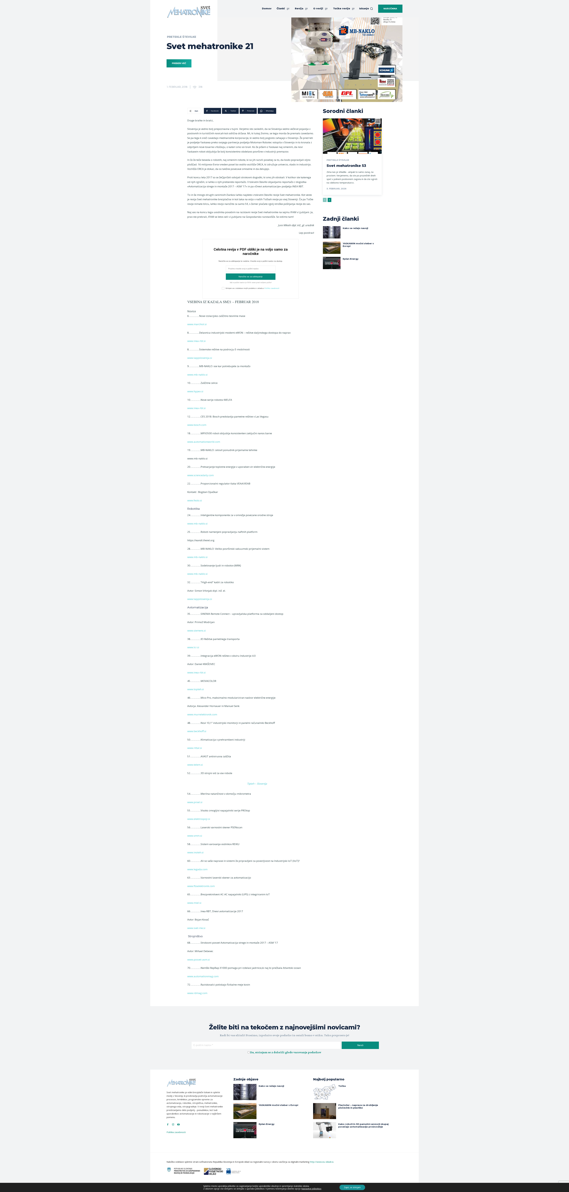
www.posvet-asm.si (198, 959)
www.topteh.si (195, 689)
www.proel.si (194, 802)
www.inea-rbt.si (196, 341)
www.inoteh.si (195, 852)
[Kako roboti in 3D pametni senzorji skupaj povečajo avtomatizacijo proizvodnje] (324, 1130)
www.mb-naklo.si (197, 374)
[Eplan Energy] (332, 263)
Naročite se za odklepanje (251, 276)
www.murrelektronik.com (202, 714)
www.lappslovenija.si (199, 358)
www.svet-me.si (196, 928)
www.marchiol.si (197, 324)
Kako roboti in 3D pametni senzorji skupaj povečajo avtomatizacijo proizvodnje (363, 1125)
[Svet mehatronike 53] (352, 136)
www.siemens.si (196, 630)
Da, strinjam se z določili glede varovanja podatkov (285, 1052)
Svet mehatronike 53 (346, 165)
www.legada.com (197, 869)
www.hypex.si (195, 391)
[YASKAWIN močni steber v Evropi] (332, 247)
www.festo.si (194, 500)
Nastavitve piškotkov (311, 1188)
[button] (366, 8)
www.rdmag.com (197, 993)
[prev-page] (325, 200)
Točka (342, 1086)
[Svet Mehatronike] (189, 11)
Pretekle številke (181, 37)
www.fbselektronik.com (201, 886)
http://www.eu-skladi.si (321, 1161)
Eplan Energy (350, 258)
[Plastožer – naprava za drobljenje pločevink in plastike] (324, 1111)
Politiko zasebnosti (271, 288)
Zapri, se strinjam (352, 1187)
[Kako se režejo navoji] (332, 232)
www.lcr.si (193, 647)
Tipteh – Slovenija (257, 783)
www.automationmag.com (203, 976)
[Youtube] (178, 1124)
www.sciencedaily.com (200, 475)
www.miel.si (194, 902)
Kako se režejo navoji (355, 228)
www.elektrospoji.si (198, 819)
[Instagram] (173, 1124)
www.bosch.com (196, 425)
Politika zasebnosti (176, 1132)
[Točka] (324, 1092)
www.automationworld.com (203, 441)
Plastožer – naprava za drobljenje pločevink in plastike (358, 1106)
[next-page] (329, 200)
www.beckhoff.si (196, 731)
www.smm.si (194, 835)
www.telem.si (195, 764)
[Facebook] (168, 1124)
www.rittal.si (194, 748)
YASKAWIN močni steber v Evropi (358, 244)
